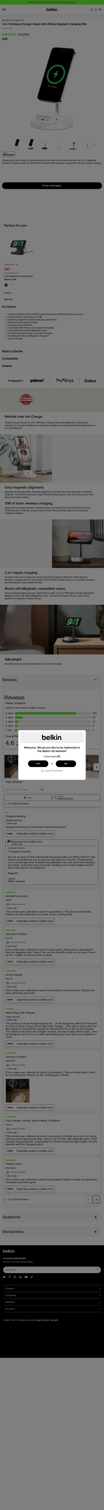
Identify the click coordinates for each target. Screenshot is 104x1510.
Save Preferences (54, 770)
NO (65, 763)
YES (38, 763)
